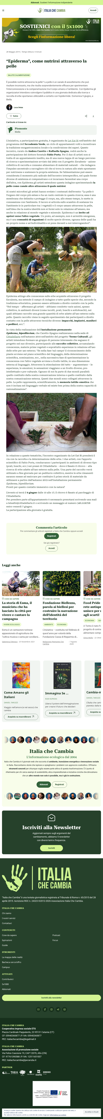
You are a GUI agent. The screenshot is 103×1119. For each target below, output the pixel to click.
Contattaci (7, 923)
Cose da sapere (9, 935)
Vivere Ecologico (12, 625)
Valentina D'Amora (9, 642)
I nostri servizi (8, 918)
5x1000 (5, 984)
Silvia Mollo (88, 638)
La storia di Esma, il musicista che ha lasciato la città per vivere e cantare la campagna (17, 611)
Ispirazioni (7, 940)
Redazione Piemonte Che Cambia (53, 643)
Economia (61, 625)
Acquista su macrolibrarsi (19, 717)
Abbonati (44, 784)
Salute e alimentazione (19, 75)
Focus (55, 940)
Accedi (93, 10)
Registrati (51, 536)
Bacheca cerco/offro (11, 962)
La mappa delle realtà (12, 957)
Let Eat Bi (73, 140)
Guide (5, 945)
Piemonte (21, 128)
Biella (17, 132)
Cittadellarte (13, 336)
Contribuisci (7, 979)
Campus (6, 967)
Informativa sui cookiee (58, 1115)
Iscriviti (51, 848)
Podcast (56, 935)
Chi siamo (6, 913)
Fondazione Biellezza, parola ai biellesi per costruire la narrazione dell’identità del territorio (60, 611)
